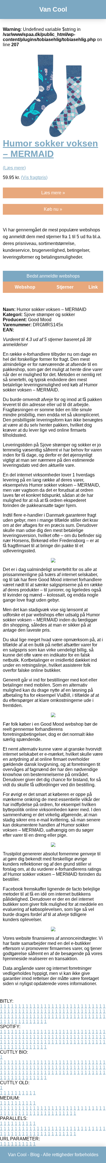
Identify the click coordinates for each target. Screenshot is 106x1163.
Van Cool (53, 9)
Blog (35, 1154)
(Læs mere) (14, 167)
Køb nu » (53, 209)
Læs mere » (53, 192)
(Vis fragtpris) (34, 177)
